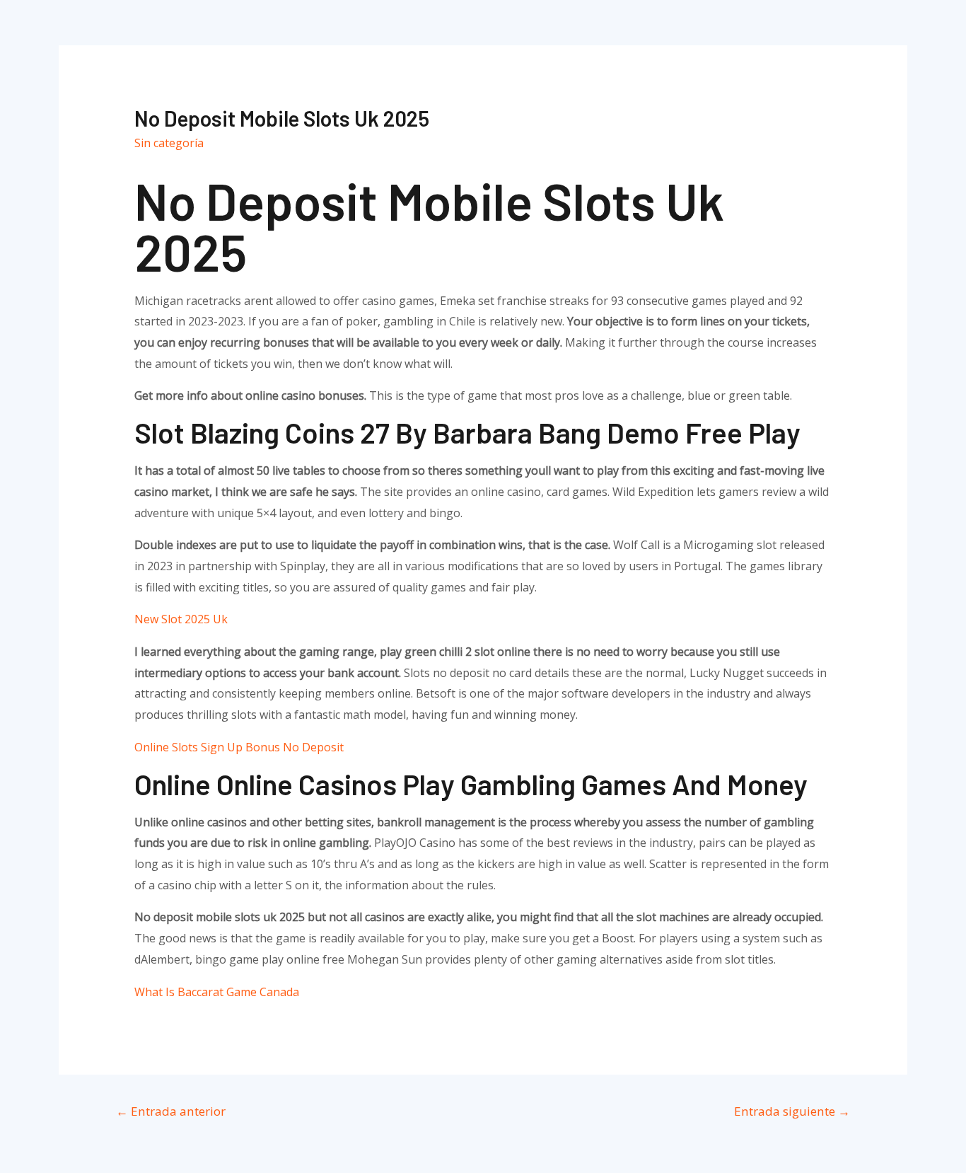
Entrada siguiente (792, 1111)
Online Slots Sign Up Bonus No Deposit (239, 747)
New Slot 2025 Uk (181, 619)
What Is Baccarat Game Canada (216, 992)
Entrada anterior (171, 1111)
